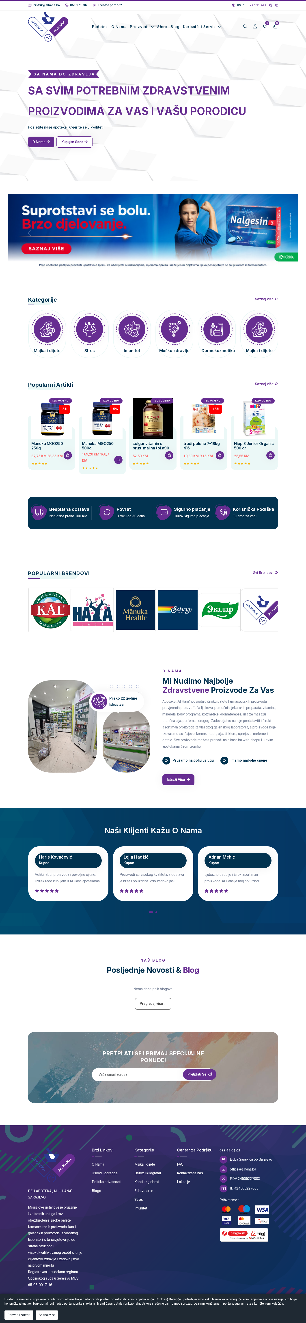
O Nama (98, 1164)
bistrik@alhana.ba (46, 5)
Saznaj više (264, 299)
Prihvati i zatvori (19, 1315)
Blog (175, 26)
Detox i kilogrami (147, 1173)
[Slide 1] (149, 271)
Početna (100, 26)
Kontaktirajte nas (190, 1173)
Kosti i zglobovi (146, 1182)
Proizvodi (140, 26)
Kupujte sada (72, 142)
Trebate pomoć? (109, 5)
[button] (151, 913)
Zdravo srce (143, 1191)
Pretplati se (197, 1074)
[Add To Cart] (68, 455)
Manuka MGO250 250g (47, 445)
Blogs (96, 1191)
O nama (119, 26)
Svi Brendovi (263, 573)
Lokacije (183, 1182)
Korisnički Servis (200, 26)
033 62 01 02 (230, 1151)
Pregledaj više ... (153, 1003)
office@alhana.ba (243, 1169)
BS (239, 5)
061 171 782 (78, 5)
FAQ (180, 1164)
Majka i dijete (144, 1164)
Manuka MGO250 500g (98, 445)
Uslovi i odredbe (105, 1173)
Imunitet (140, 1208)
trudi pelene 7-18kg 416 (201, 445)
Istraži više (176, 779)
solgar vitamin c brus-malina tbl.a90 (151, 445)
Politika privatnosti (106, 1182)
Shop (162, 26)
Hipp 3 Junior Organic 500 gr (254, 445)
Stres (138, 1199)
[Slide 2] (157, 271)
